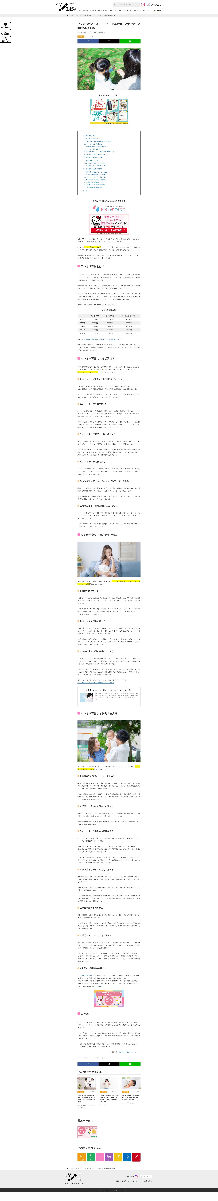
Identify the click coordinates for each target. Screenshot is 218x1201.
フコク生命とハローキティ (123, 10)
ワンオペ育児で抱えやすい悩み (92, 157)
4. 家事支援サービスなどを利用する (95, 180)
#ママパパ (93, 32)
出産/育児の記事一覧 (76, 15)
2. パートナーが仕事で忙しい (93, 144)
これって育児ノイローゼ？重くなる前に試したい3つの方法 (95, 683)
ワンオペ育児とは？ (89, 136)
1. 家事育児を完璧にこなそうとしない (95, 172)
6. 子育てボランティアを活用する (94, 185)
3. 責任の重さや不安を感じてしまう (95, 166)
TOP (111, 10)
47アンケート (147, 10)
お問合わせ (157, 10)
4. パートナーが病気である (92, 149)
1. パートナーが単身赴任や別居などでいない (98, 141)
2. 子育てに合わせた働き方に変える (95, 174)
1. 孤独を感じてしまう (91, 160)
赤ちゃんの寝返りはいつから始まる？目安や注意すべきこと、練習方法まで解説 (130, 1097)
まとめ (85, 190)
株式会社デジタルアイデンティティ (130, 1052)
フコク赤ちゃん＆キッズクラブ (88, 975)
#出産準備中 (101, 32)
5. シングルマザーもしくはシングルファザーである (100, 152)
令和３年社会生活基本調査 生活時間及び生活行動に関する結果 (101, 339)
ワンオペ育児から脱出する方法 (92, 169)
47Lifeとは (137, 10)
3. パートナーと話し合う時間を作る (95, 177)
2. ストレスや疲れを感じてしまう (94, 163)
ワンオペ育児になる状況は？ (92, 138)
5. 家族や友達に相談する (92, 182)
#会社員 (80, 1107)
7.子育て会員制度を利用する (93, 187)
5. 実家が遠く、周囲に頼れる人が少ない (96, 154)
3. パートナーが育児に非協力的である (96, 146)
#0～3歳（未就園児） (83, 32)
